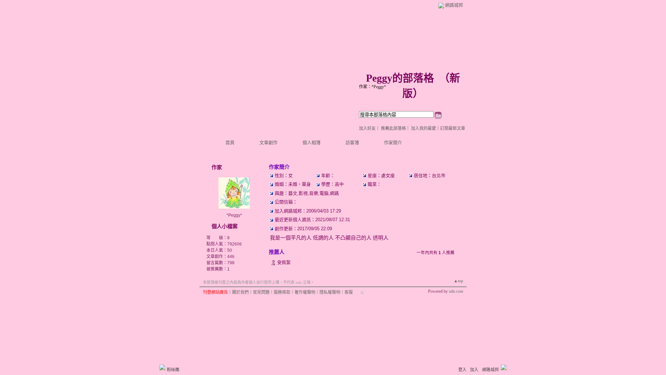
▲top (458, 280)
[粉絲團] (162, 367)
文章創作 (268, 142)
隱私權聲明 (329, 292)
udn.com (456, 291)
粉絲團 (173, 369)
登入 (462, 369)
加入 (474, 369)
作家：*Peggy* (372, 86)
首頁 (229, 142)
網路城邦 (454, 5)
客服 (348, 292)
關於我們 (240, 292)
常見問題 (261, 292)
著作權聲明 (304, 292)
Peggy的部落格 (400, 78)
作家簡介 (393, 142)
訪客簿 (352, 142)
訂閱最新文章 (452, 128)
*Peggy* (234, 215)
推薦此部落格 (393, 128)
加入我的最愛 (423, 128)
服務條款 (282, 292)
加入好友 (367, 128)
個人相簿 (311, 142)
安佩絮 (284, 262)
